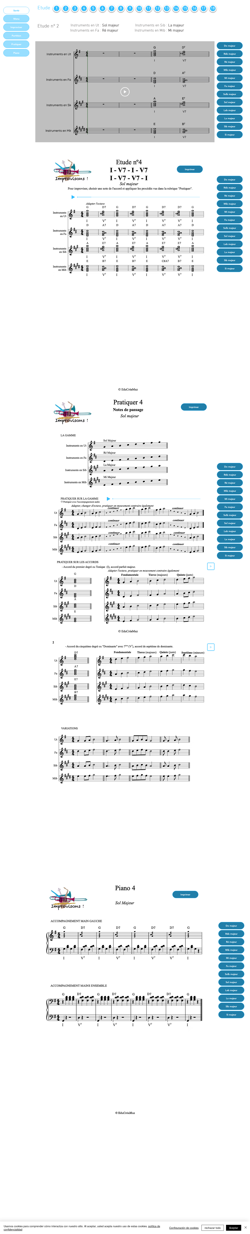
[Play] (73, 197)
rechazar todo (213, 1228)
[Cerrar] (245, 1227)
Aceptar (233, 1228)
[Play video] (125, 91)
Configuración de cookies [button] (184, 1228)
